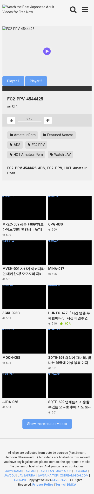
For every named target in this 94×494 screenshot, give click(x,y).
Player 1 (13, 81)
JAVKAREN (64, 471)
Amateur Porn (24, 135)
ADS (16, 145)
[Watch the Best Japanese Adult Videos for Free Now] (29, 10)
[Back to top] (85, 484)
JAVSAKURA (26, 475)
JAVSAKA (80, 471)
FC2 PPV (38, 145)
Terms (60, 484)
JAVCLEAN (46, 471)
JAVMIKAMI (13, 471)
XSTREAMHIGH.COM (74, 475)
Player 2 (36, 81)
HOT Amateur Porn (28, 155)
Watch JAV (62, 155)
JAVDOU (10, 475)
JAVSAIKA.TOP (47, 475)
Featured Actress (60, 135)
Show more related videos (47, 424)
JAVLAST (30, 471)
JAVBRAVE (19, 480)
